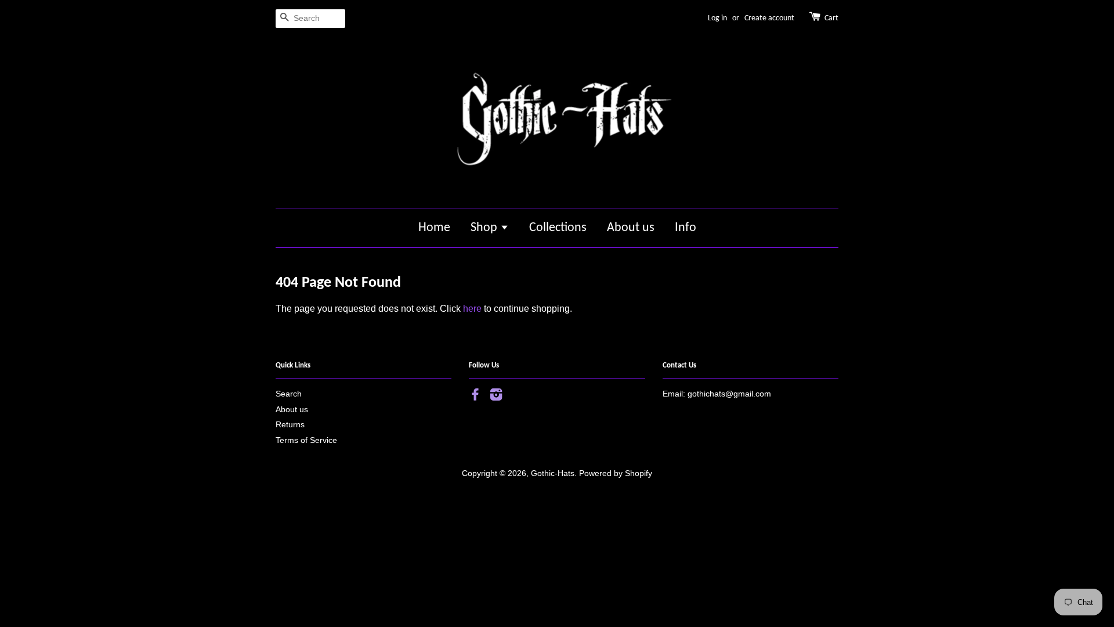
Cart (831, 18)
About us (630, 228)
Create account (769, 18)
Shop (485, 228)
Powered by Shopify (615, 473)
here (472, 309)
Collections (558, 228)
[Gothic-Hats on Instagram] (496, 396)
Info (685, 228)
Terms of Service (306, 440)
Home (434, 228)
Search (289, 394)
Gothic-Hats (552, 473)
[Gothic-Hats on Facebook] (475, 396)
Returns (290, 424)
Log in (717, 18)
